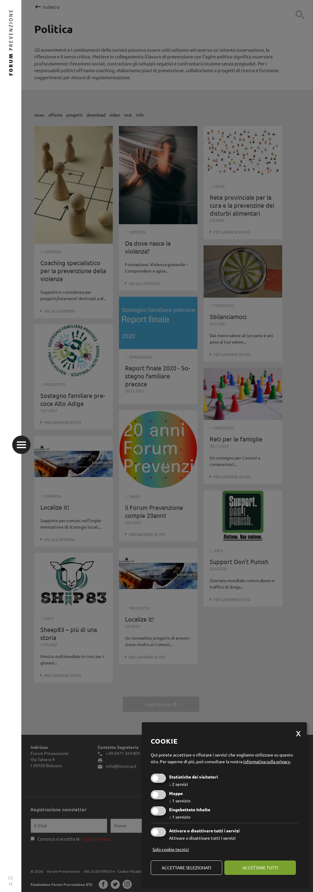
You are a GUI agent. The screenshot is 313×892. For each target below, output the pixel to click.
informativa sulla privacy (266, 761)
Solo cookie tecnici (171, 849)
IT (11, 884)
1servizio (179, 800)
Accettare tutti (260, 867)
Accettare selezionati (186, 867)
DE (10, 877)
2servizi (178, 784)
